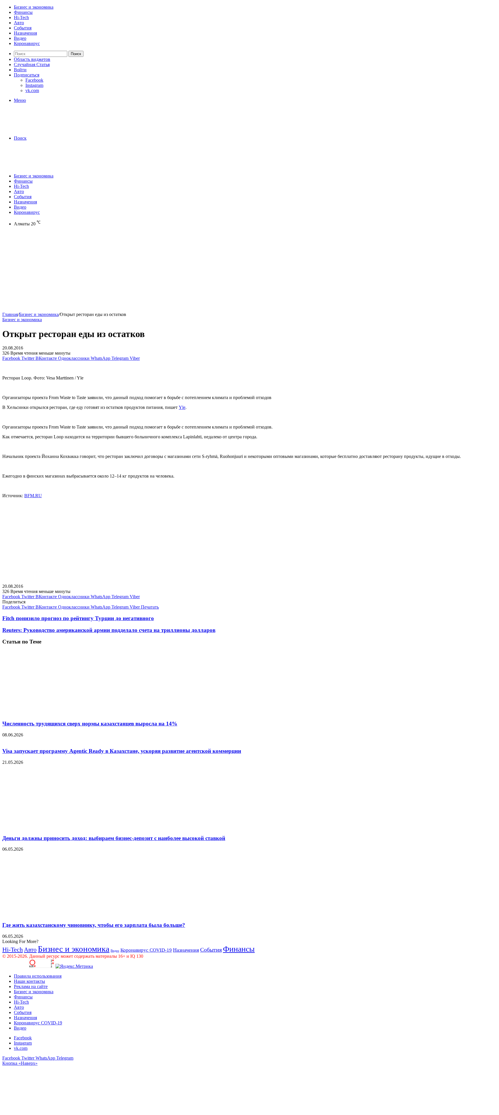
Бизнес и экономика (33, 7)
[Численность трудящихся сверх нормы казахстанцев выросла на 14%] (58, 712)
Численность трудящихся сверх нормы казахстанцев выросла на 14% (89, 724)
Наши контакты (29, 981)
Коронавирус (27, 43)
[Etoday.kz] (45, 128)
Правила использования (38, 976)
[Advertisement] (175, 271)
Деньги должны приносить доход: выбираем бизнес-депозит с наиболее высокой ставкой (113, 838)
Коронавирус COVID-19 (146, 950)
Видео (20, 38)
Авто (19, 22)
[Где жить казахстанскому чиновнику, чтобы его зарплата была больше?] (58, 913)
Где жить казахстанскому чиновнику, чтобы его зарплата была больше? (93, 925)
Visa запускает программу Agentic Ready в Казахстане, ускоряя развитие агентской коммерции (121, 751)
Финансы (23, 12)
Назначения (25, 33)
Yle (182, 407)
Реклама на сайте (31, 986)
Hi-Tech (21, 17)
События (22, 27)
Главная (10, 314)
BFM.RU (33, 495)
